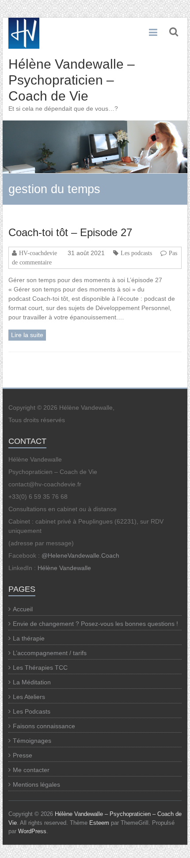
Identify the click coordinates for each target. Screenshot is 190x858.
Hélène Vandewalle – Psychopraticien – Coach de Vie (71, 80)
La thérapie (29, 638)
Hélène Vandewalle (64, 567)
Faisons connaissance (44, 726)
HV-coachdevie (38, 253)
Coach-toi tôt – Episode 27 (70, 232)
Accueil (23, 609)
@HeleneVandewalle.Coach (80, 555)
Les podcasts (136, 253)
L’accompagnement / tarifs (50, 652)
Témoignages (32, 740)
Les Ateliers (29, 696)
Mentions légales (36, 784)
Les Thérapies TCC (40, 667)
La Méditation (32, 682)
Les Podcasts (31, 711)
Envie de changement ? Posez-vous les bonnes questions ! (95, 623)
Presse (22, 755)
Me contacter (31, 769)
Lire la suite (27, 334)
